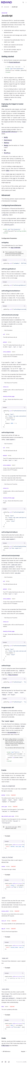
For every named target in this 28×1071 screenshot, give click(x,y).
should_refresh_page (8, 396)
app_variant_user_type (7, 816)
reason (3, 866)
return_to (5, 386)
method (5, 342)
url (4, 334)
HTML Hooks (5, 1045)
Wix (5, 150)
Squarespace (8, 140)
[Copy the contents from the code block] (24, 67)
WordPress (7, 153)
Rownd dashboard (14, 62)
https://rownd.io (13, 674)
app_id (3, 928)
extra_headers (7, 351)
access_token (5, 911)
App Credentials (15, 247)
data (2, 1006)
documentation (11, 732)
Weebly (6, 145)
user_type (4, 806)
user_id (3, 920)
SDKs (7, 170)
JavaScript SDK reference (9, 131)
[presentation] (15, 69)
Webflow (6, 142)
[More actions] (26, 2)
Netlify (6, 137)
